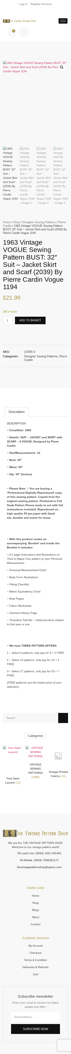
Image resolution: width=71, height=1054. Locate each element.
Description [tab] (17, 412)
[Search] (63, 718)
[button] (61, 67)
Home (7, 222)
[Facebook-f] (33, 874)
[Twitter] (38, 11)
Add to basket (30, 320)
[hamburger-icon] (63, 21)
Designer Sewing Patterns (39, 222)
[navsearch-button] (24, 33)
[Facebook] (32, 11)
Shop (16, 222)
